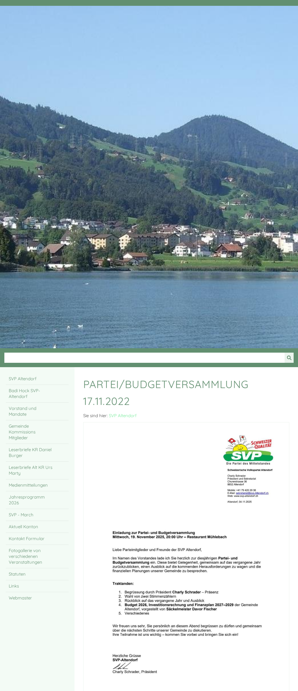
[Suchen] (289, 358)
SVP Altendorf (122, 415)
